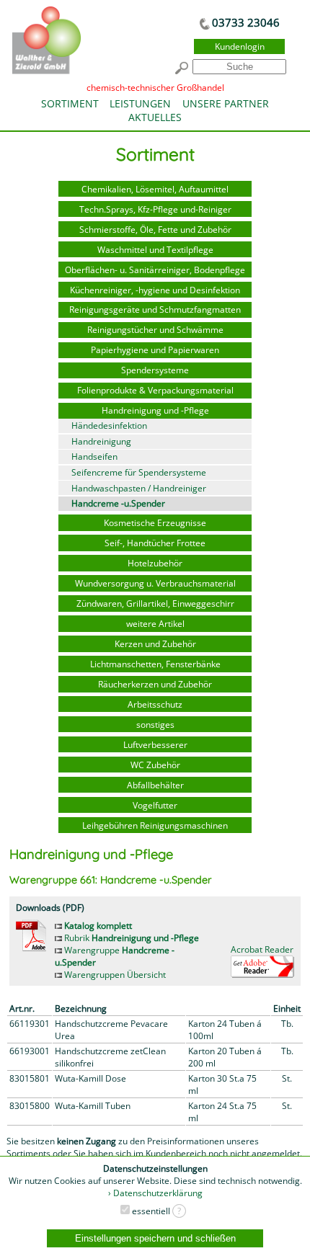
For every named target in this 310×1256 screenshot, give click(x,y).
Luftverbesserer (155, 745)
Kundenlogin (240, 46)
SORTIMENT (70, 103)
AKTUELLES (155, 117)
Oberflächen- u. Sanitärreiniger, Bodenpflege (155, 270)
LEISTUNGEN (140, 103)
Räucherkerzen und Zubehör (155, 684)
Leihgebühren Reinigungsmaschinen (155, 825)
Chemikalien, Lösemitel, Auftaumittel (155, 189)
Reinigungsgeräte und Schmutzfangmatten (155, 309)
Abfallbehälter (155, 785)
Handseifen (94, 456)
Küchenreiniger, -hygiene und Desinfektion (155, 290)
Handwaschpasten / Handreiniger (138, 488)
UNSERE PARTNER (225, 103)
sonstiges (155, 724)
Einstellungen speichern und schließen (155, 1238)
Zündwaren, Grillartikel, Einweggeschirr (155, 603)
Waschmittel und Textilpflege (155, 250)
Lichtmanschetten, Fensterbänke (155, 664)
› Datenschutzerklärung (155, 1193)
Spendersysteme (155, 370)
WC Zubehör (155, 765)
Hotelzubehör (155, 563)
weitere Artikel (155, 624)
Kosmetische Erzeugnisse (155, 523)
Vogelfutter (155, 805)
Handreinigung (101, 441)
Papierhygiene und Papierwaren (155, 350)
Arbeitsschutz (155, 704)
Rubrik (130, 938)
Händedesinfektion (109, 425)
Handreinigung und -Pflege (155, 410)
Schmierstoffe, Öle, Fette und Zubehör (155, 229)
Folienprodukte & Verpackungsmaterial (155, 390)
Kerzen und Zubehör (155, 644)
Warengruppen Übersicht (114, 974)
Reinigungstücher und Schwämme (155, 330)
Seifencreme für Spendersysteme (138, 472)
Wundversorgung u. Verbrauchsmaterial (155, 583)
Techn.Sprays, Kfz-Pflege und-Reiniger (155, 209)
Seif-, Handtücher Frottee (155, 543)
